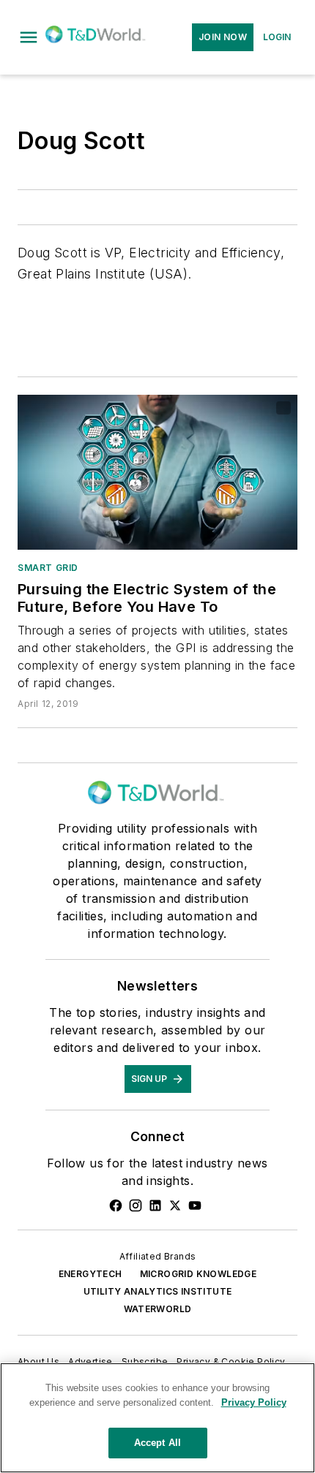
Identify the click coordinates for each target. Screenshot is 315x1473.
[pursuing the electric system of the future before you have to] (157, 472)
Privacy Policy (253, 1402)
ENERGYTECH (90, 1273)
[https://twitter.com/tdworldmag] (175, 1205)
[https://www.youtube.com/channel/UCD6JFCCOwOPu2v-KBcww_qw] (195, 1205)
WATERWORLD (158, 1308)
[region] (157, 1418)
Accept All (157, 1442)
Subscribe (145, 1361)
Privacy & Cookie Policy (231, 1361)
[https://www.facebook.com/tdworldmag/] (115, 1205)
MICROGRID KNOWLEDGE (198, 1273)
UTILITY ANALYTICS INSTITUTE (158, 1291)
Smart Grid (48, 567)
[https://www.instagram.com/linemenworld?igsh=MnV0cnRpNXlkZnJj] (135, 1205)
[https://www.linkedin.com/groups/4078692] (155, 1205)
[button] (29, 37)
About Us (38, 1361)
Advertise (90, 1361)
